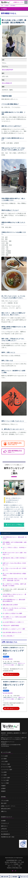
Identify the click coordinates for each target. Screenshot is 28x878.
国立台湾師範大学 (7, 83)
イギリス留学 (4, 761)
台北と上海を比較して (8, 635)
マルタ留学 (4, 772)
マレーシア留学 (5, 783)
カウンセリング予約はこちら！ (16, 524)
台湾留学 (3, 788)
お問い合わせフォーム (12, 674)
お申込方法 (4, 828)
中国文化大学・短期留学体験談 (11, 625)
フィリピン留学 (5, 780)
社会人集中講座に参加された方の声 (12, 632)
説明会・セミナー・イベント (8, 806)
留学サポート (4, 826)
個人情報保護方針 (5, 834)
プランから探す (5, 800)
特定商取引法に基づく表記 (7, 837)
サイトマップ (4, 831)
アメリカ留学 (4, 756)
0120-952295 (8, 693)
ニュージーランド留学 (6, 769)
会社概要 (3, 820)
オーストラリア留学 (6, 766)
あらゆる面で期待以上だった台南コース (13, 622)
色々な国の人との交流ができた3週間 (12, 613)
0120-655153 (8, 659)
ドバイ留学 (4, 775)
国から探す (4, 803)
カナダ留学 (4, 758)
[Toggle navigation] (26, 2)
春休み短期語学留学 (7, 69)
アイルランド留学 (5, 764)
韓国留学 (3, 791)
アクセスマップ (5, 823)
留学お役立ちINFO (5, 808)
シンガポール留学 (5, 777)
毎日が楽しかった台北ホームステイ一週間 (14, 629)
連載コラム (4, 811)
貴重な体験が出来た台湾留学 (10, 604)
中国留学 (3, 785)
